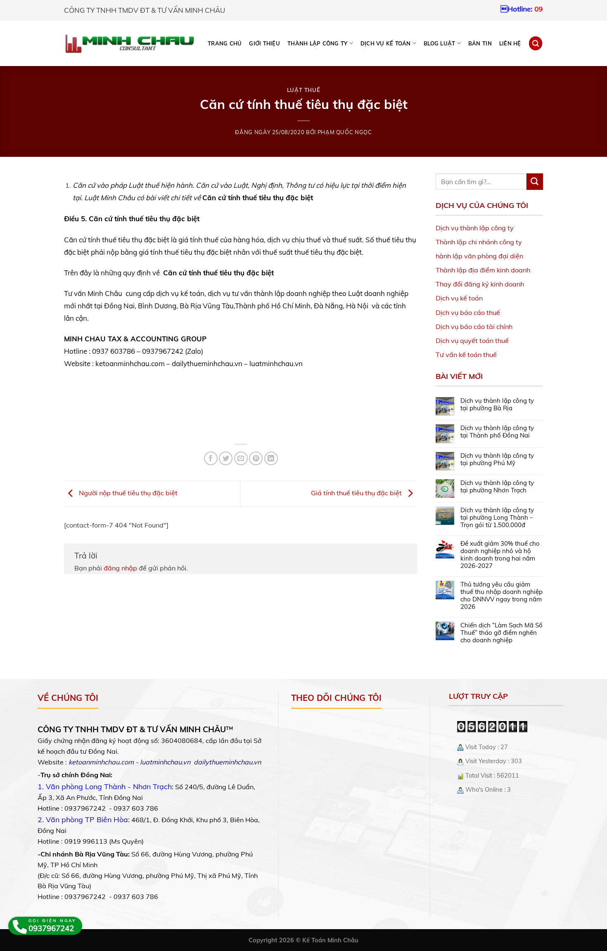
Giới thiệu (264, 43)
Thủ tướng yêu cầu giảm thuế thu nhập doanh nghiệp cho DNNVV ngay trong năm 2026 (501, 595)
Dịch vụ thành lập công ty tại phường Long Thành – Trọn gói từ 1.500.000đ (497, 517)
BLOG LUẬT (439, 43)
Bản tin (480, 43)
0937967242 (527, 9)
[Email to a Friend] (241, 458)
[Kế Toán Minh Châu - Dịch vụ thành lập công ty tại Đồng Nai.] (129, 43)
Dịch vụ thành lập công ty (475, 228)
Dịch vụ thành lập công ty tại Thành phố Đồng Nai (497, 431)
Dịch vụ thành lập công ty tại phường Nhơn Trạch (497, 486)
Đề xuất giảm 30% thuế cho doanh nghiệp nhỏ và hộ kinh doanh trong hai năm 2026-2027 (500, 555)
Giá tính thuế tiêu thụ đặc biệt (357, 493)
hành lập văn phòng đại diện (479, 256)
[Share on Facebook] (211, 458)
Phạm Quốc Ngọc (345, 132)
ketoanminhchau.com (101, 762)
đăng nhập (120, 568)
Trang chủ (225, 43)
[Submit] (534, 181)
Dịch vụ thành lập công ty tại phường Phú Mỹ (497, 459)
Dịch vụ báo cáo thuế (468, 312)
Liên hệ (510, 43)
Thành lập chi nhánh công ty (479, 242)
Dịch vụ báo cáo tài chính (474, 326)
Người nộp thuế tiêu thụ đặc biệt (127, 493)
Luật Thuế (303, 90)
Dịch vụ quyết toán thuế (472, 340)
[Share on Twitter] (225, 458)
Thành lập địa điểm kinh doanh (483, 270)
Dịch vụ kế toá (457, 298)
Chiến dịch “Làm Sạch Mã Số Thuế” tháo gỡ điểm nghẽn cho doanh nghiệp (501, 633)
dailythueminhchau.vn (227, 762)
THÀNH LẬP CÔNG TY (317, 43)
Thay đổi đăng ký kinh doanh (480, 284)
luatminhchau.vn (165, 762)
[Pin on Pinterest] (256, 458)
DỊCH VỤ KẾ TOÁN (385, 43)
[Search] (535, 43)
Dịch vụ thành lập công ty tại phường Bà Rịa (497, 404)
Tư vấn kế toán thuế (466, 354)
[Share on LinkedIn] (271, 458)
